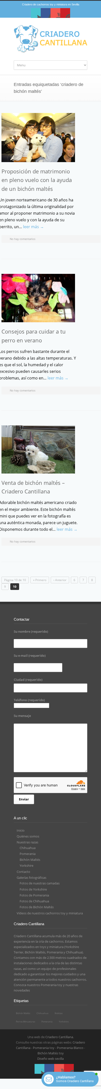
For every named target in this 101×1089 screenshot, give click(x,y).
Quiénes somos (28, 836)
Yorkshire (26, 865)
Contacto (23, 871)
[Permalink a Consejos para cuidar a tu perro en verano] (38, 298)
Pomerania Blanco (70, 1048)
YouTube (55, 13)
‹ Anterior (59, 580)
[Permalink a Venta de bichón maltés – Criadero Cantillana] (38, 449)
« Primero (39, 580)
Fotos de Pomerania (34, 895)
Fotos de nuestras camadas (40, 883)
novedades (22, 990)
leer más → (33, 226)
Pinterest (65, 13)
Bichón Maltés (30, 859)
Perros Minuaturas (25, 1021)
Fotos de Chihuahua (34, 901)
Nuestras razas (27, 842)
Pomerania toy (51, 985)
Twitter (36, 13)
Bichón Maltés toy (51, 1053)
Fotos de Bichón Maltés (37, 907)
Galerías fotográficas (31, 877)
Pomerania (28, 854)
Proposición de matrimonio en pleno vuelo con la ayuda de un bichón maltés (36, 180)
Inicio (21, 830)
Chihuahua (28, 848)
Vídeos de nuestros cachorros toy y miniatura (50, 913)
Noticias (59, 1013)
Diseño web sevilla (50, 1058)
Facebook (45, 13)
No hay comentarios (22, 239)
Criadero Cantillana (59, 1037)
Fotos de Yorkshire (33, 889)
